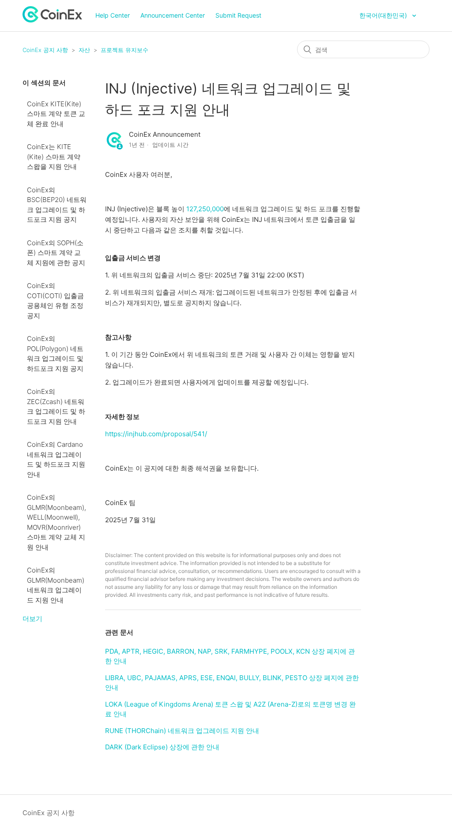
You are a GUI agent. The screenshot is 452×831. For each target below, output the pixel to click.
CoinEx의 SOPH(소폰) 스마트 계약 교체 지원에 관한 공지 (56, 253)
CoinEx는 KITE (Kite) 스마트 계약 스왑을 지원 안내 (53, 156)
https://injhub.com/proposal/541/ (156, 434)
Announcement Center (172, 15)
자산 (84, 49)
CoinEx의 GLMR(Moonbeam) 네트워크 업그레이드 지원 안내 (55, 585)
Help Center (112, 15)
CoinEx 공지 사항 (45, 49)
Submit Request (238, 15)
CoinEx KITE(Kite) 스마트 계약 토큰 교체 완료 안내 (56, 114)
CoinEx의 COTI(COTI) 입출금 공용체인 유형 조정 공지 (55, 300)
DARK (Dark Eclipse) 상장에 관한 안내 (162, 747)
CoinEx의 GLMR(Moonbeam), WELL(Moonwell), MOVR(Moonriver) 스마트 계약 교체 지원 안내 (56, 522)
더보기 (32, 618)
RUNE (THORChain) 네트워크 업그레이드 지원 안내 (182, 730)
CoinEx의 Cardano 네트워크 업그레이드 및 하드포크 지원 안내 (56, 459)
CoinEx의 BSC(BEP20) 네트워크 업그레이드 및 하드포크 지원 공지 (57, 205)
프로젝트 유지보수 (124, 49)
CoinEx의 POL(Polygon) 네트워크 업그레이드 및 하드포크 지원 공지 (55, 353)
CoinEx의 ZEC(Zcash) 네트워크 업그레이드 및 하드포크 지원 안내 (56, 406)
